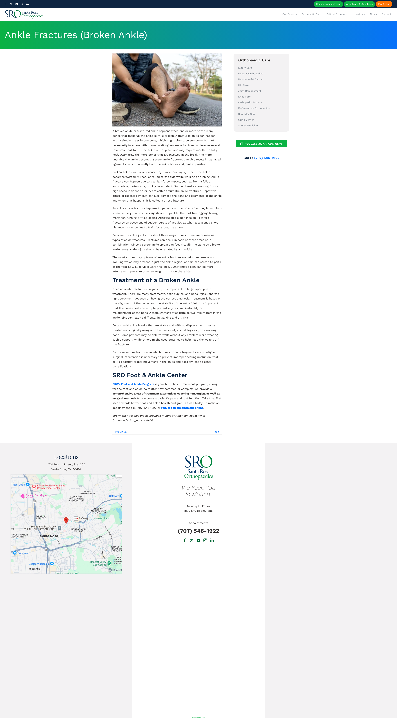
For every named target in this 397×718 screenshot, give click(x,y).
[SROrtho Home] (53, 14)
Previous (121, 431)
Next (215, 431)
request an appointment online (182, 407)
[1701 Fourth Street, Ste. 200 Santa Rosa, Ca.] (66, 475)
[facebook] (6, 4)
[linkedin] (27, 4)
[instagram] (22, 4)
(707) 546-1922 (266, 158)
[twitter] (11, 4)
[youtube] (17, 4)
